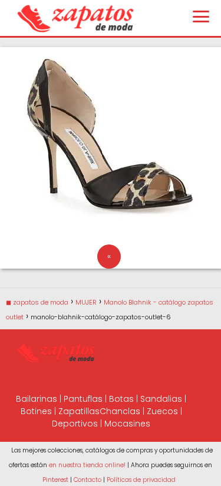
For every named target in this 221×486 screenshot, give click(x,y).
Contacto (87, 479)
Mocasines (127, 423)
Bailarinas (36, 399)
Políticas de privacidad (141, 479)
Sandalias (161, 399)
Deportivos (75, 423)
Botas (121, 399)
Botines (36, 411)
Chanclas (120, 411)
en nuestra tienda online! (87, 465)
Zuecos (162, 411)
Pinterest (55, 479)
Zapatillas (79, 411)
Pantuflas (83, 399)
